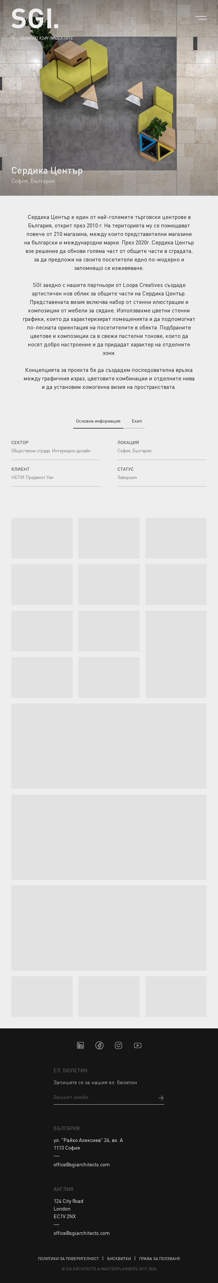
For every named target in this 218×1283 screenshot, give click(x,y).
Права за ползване (159, 1258)
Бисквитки (119, 1258)
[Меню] (201, 18)
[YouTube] (137, 1045)
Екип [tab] (137, 421)
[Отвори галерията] (42, 538)
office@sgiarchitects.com (82, 1164)
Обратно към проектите (46, 38)
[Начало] (34, 18)
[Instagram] (118, 1045)
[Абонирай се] (161, 1097)
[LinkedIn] (80, 1045)
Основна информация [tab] (98, 421)
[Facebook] (99, 1045)
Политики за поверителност (68, 1258)
